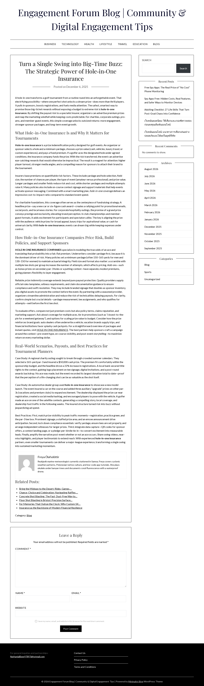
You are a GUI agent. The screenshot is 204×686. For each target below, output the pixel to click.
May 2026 (149, 190)
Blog (156, 44)
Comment (23, 548)
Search (146, 60)
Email (76, 592)
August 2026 (151, 169)
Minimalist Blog (135, 681)
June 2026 (149, 183)
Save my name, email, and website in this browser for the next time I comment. (71, 621)
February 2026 (152, 212)
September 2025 (153, 248)
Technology (70, 44)
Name (20, 592)
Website (20, 607)
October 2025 (152, 241)
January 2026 (151, 219)
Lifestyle (105, 44)
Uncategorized (152, 279)
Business (50, 44)
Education (140, 44)
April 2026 (150, 197)
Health (89, 44)
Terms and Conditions (85, 666)
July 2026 (149, 176)
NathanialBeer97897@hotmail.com (27, 656)
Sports (147, 272)
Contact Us (79, 653)
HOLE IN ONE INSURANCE (52, 329)
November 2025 (153, 233)
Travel (122, 44)
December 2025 (152, 226)
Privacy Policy (80, 659)
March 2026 (150, 205)
